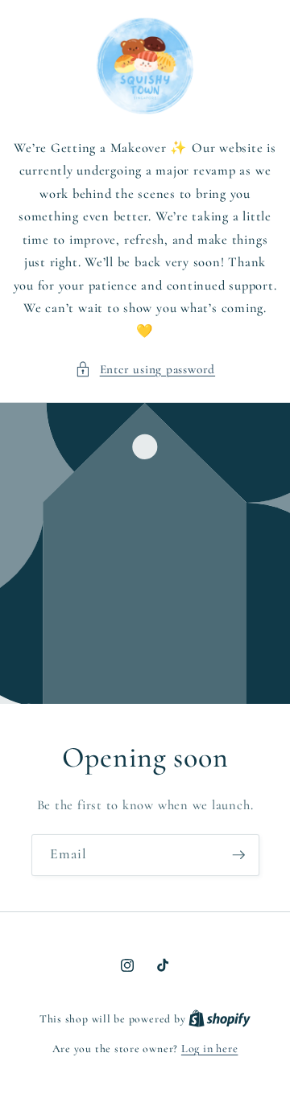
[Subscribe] (238, 855)
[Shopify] (219, 1019)
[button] (145, 369)
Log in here (209, 1048)
